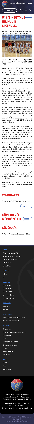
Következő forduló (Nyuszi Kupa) (14, 318)
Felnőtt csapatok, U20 (10, 253)
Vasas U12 (6, 306)
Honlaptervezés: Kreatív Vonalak (17, 421)
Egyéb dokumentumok (10, 345)
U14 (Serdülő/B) (8, 298)
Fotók (5, 363)
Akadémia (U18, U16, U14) (11, 256)
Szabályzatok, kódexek (10, 342)
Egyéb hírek (6, 266)
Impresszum (7, 369)
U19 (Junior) (7, 285)
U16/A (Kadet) (7, 289)
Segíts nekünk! (8, 351)
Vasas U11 (6, 309)
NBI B (5, 274)
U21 (4, 277)
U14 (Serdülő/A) (8, 295)
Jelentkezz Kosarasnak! (11, 321)
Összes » (27, 219)
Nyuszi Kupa (7, 263)
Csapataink (6, 329)
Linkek (5, 348)
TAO (4, 339)
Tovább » (26, 206)
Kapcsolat (6, 355)
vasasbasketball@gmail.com (20, 408)
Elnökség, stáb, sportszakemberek (14, 332)
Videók (5, 366)
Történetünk (7, 335)
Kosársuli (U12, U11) (10, 259)
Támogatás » (9, 10)
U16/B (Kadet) (7, 292)
